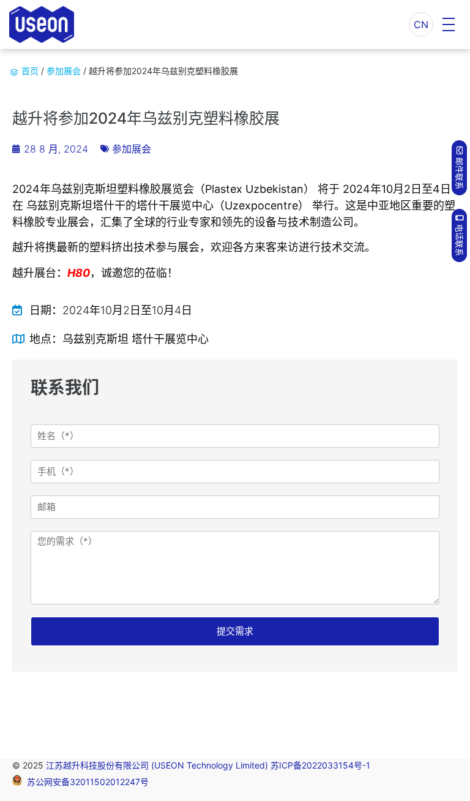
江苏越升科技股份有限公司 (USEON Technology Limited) (158, 765)
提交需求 (235, 631)
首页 (30, 71)
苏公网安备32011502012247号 (88, 782)
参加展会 (64, 71)
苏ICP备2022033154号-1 (320, 765)
